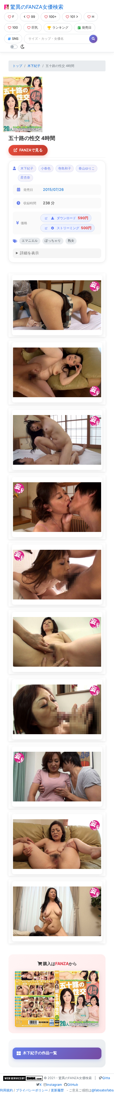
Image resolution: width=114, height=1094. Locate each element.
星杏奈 (25, 177)
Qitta (106, 1078)
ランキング (60, 27)
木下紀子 (33, 66)
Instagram (54, 1085)
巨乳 (35, 27)
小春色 (46, 168)
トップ (17, 66)
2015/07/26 (53, 189)
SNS (15, 39)
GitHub (72, 1085)
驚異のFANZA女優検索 (36, 7)
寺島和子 (64, 168)
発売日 (86, 27)
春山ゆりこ (87, 168)
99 (33, 17)
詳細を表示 (29, 253)
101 (72, 17)
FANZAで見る (31, 150)
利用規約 (6, 1090)
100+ (52, 17)
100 (15, 27)
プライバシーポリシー (32, 1090)
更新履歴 (57, 1090)
